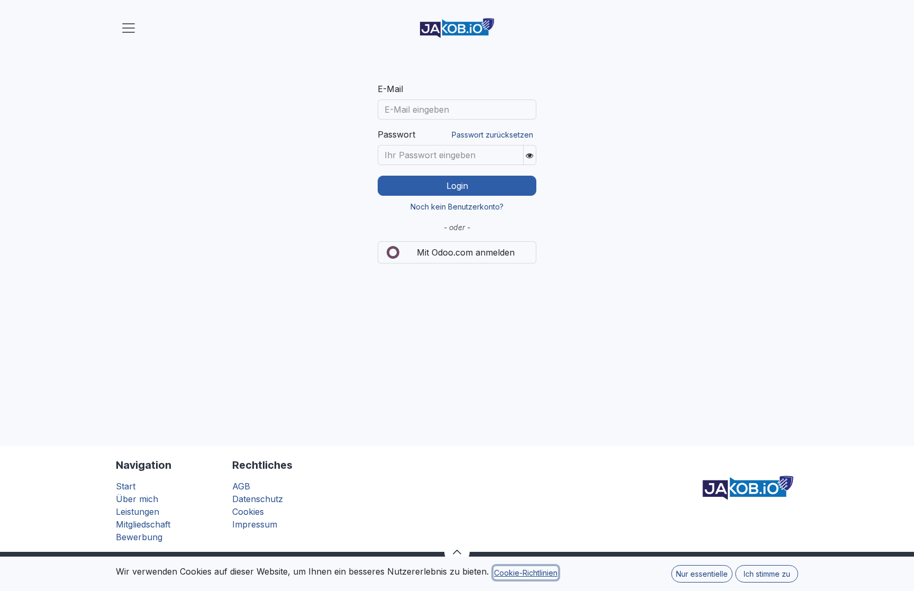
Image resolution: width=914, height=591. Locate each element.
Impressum (254, 524)
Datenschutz (257, 499)
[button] (457, 552)
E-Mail (390, 89)
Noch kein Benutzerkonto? (457, 206)
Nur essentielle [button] (702, 573)
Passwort (396, 134)
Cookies (248, 511)
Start (125, 486)
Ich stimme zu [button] (767, 573)
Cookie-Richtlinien (525, 572)
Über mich (137, 499)
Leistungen (137, 511)
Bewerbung (139, 537)
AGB (241, 486)
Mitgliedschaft (143, 524)
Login (457, 185)
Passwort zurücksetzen (492, 134)
